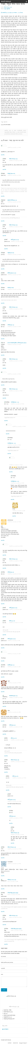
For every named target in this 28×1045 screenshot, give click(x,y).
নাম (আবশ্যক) (3, 956)
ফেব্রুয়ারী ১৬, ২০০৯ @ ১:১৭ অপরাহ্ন (17, 834)
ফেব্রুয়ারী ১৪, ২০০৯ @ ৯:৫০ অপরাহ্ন (17, 483)
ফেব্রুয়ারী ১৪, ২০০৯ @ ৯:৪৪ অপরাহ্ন (14, 574)
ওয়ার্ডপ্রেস (9, 1043)
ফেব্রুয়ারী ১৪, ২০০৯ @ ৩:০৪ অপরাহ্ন (14, 289)
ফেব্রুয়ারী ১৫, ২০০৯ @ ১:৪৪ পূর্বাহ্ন (17, 241)
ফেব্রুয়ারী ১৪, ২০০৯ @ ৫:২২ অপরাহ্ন (15, 226)
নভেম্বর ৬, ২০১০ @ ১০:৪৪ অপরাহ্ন (14, 894)
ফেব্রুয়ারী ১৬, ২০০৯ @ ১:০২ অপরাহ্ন (15, 818)
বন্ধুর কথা (5, 122)
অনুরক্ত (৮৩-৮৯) (11, 253)
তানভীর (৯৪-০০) (11, 665)
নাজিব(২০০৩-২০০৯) (12, 879)
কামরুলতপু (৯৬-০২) (13, 695)
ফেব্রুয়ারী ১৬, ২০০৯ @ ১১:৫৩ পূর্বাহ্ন (17, 740)
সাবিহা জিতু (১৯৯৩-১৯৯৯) (13, 893)
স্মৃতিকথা (8, 9)
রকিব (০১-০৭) (12, 621)
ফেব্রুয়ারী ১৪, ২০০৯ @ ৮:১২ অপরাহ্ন (15, 361)
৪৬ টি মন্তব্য (21, 12)
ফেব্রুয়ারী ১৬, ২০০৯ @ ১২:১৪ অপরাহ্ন (19, 778)
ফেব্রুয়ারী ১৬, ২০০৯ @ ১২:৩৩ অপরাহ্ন (14, 801)
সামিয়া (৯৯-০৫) (11, 572)
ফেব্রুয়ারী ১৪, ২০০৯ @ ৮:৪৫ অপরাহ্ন (14, 521)
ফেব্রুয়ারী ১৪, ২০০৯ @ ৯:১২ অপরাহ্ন (14, 445)
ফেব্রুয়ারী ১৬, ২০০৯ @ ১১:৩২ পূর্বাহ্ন (15, 727)
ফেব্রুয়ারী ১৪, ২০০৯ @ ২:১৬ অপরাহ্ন (14, 254)
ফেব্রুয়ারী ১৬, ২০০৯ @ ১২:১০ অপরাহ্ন (17, 761)
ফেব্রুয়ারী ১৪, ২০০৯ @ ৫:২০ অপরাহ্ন (15, 309)
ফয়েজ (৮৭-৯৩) (11, 287)
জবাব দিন (2, 155)
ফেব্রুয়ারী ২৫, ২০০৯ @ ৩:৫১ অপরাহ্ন (14, 863)
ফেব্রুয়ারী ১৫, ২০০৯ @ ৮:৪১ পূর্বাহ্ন (18, 510)
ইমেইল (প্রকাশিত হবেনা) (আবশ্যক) (7, 962)
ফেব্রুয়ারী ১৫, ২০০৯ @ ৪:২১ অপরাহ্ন (15, 561)
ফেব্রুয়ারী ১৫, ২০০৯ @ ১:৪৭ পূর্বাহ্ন (15, 609)
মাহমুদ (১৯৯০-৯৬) (11, 173)
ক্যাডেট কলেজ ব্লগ (6, 1)
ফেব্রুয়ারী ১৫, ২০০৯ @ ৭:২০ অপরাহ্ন (15, 697)
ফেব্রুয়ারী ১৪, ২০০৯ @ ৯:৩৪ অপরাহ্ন (15, 546)
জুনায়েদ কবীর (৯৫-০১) (12, 200)
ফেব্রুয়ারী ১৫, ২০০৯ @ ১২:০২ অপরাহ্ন (16, 622)
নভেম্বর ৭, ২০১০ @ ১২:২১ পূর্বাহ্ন (16, 930)
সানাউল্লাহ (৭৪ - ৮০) (15, 402)
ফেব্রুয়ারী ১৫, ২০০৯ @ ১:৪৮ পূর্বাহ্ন (14, 640)
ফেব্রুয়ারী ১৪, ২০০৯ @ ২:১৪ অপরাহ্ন (14, 202)
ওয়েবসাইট (3, 968)
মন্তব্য (2, 974)
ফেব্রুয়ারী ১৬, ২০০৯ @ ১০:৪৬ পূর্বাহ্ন (14, 712)
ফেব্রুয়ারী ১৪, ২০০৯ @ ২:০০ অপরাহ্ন (14, 147)
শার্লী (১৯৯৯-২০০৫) (15, 239)
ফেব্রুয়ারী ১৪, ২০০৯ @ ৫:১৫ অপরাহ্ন (15, 160)
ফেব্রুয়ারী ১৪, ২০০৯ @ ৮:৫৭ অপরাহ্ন (17, 404)
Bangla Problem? (23, 1043)
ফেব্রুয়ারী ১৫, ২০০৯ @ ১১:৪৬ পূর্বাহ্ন (14, 653)
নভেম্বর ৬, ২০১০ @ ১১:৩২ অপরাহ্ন (15, 917)
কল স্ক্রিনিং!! (6, 1029)
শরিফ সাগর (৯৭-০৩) (8, 7)
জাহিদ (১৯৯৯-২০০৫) (12, 273)
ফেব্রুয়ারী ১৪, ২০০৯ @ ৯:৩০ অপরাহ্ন (15, 465)
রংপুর (5, 9)
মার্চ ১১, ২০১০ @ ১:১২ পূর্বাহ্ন (13, 881)
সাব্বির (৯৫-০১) (11, 325)
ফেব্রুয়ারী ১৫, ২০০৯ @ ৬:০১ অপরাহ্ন (14, 682)
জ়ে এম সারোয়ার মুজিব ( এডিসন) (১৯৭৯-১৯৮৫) (17, 343)
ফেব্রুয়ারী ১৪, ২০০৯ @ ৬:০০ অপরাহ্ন (14, 326)
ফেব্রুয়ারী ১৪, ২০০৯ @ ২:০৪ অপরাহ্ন (14, 175)
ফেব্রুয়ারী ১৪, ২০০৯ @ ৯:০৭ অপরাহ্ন (19, 426)
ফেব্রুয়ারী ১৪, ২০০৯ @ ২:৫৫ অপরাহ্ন (14, 274)
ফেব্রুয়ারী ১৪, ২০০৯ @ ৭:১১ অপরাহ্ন (14, 374)
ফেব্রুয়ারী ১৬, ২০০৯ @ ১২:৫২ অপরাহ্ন (14, 849)
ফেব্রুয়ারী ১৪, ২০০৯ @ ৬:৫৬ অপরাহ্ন (14, 344)
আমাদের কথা (15, 1043)
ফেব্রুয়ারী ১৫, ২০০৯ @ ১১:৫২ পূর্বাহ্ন (14, 666)
